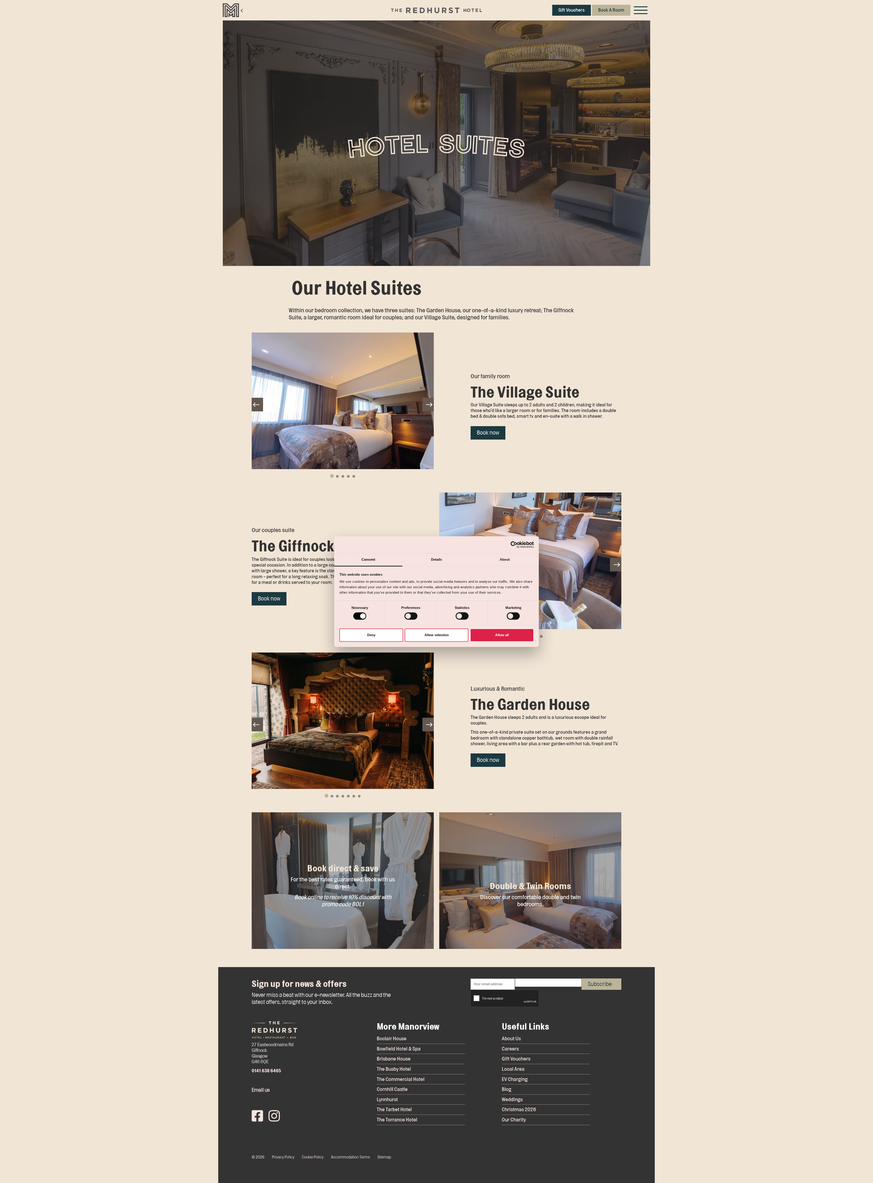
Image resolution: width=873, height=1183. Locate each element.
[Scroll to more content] (436, 249)
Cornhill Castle (392, 1089)
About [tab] (505, 559)
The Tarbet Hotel (394, 1109)
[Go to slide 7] (359, 796)
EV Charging (515, 1079)
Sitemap (384, 1157)
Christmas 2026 (519, 1109)
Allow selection (436, 635)
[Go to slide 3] (342, 476)
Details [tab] (436, 559)
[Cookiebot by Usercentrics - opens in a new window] (514, 544)
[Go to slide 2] (337, 476)
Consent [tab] (368, 559)
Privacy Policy (283, 1157)
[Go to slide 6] (353, 796)
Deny (371, 635)
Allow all (502, 635)
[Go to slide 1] (332, 476)
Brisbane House (394, 1058)
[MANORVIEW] (233, 10)
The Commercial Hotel (400, 1079)
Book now (488, 433)
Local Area (513, 1069)
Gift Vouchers (571, 10)
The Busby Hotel (394, 1069)
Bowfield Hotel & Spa (399, 1048)
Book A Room (611, 10)
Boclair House (391, 1038)
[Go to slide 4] (348, 476)
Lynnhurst (387, 1099)
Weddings (512, 1099)
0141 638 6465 (266, 1070)
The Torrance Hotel (397, 1119)
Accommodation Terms (350, 1157)
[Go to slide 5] (353, 476)
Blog (506, 1089)
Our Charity (514, 1119)
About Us (511, 1038)
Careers (510, 1048)
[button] (343, 401)
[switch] (410, 616)
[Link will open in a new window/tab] (257, 1114)
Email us (261, 1090)
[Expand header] (640, 10)
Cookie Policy (313, 1157)
